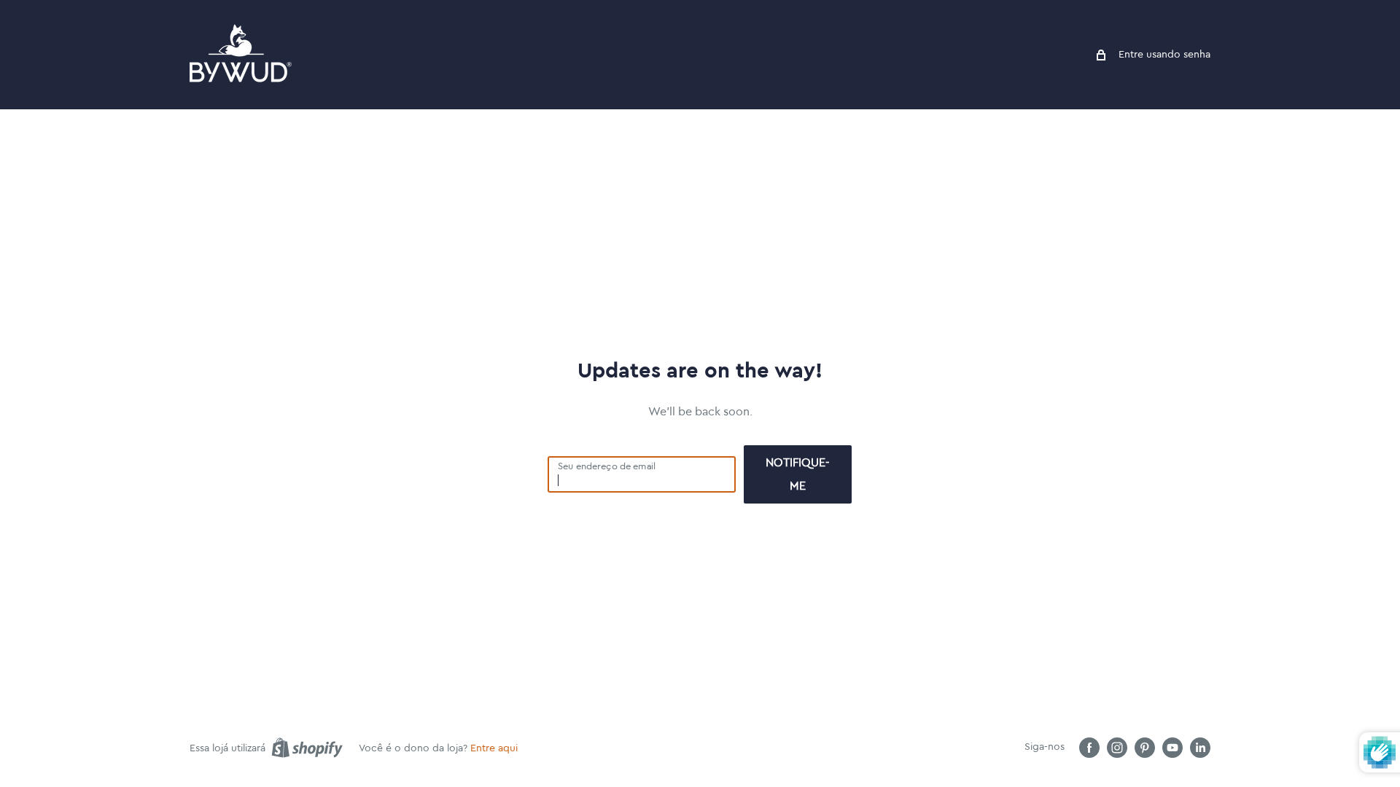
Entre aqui (494, 748)
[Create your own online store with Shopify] (307, 747)
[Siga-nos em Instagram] (1117, 747)
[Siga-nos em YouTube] (1172, 747)
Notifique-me (798, 474)
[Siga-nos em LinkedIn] (1200, 747)
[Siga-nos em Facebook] (1089, 747)
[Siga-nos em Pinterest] (1145, 747)
